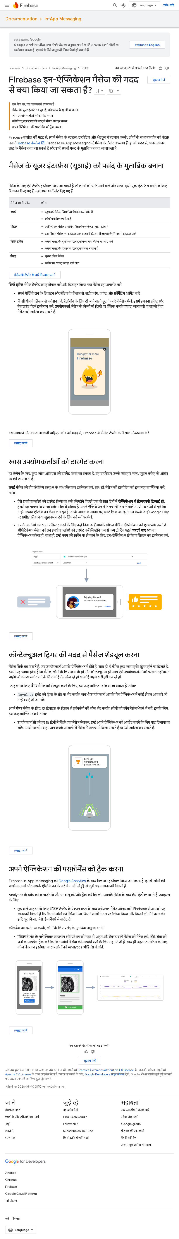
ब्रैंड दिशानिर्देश (128, 1138)
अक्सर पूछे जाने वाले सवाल (136, 1145)
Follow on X (71, 1124)
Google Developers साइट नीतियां (104, 1074)
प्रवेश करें (169, 5)
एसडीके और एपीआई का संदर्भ (22, 1117)
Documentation (21, 19)
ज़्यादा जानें (20, 443)
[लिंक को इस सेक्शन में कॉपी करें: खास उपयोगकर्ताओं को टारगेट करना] (108, 462)
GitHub (10, 1138)
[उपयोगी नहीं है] (167, 68)
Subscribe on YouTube (78, 1131)
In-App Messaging (62, 19)
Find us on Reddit (75, 1117)
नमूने (7, 1124)
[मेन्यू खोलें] (7, 5)
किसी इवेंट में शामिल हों (76, 1138)
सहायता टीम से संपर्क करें (135, 1110)
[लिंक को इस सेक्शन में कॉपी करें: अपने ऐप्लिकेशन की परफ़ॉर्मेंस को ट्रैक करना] (127, 869)
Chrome (11, 1180)
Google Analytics (72, 881)
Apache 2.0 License (18, 1074)
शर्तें (7, 1218)
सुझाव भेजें (159, 80)
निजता (16, 1218)
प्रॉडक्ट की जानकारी (132, 1131)
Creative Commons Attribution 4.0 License (105, 1070)
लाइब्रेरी (9, 1131)
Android (11, 1173)
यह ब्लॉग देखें (70, 1110)
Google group (131, 1124)
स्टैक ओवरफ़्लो (129, 1117)
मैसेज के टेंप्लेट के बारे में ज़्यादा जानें (34, 275)
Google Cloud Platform (21, 1194)
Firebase (14, 68)
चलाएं (85, 68)
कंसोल (28, 143)
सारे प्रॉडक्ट (11, 1201)
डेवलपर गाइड (12, 1110)
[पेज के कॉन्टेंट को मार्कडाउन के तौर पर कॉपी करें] (111, 90)
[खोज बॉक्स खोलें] (115, 5)
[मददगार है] (160, 68)
